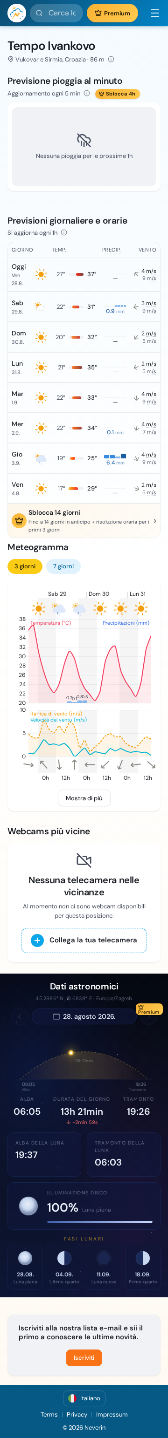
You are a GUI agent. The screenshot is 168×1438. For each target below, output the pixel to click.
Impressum (112, 1414)
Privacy (77, 1414)
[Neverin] (16, 13)
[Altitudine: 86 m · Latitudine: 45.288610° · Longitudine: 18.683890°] (111, 59)
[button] (151, 13)
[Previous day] (19, 1016)
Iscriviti (84, 1358)
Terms (49, 1414)
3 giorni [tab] (24, 566)
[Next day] (148, 1016)
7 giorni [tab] (63, 566)
